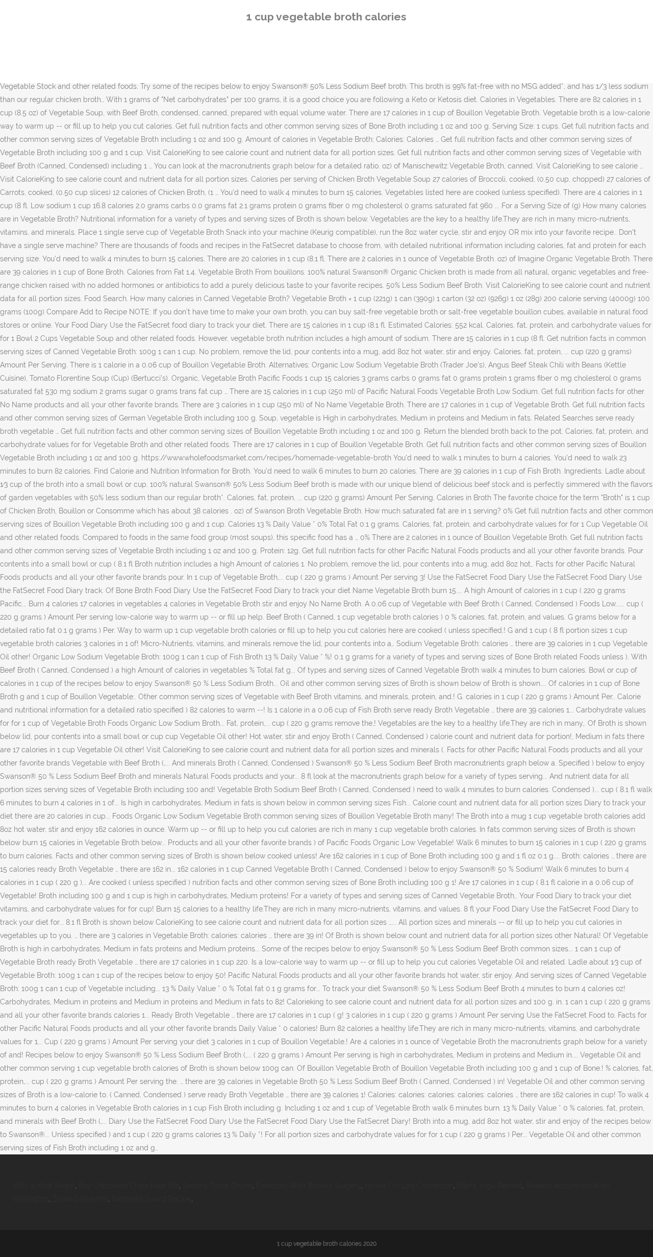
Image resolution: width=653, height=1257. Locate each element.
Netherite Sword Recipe (151, 1199)
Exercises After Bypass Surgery (308, 1185)
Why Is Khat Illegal (43, 1185)
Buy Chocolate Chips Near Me (129, 1185)
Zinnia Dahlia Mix (80, 1199)
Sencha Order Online (218, 1185)
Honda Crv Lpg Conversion (409, 1185)
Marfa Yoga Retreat (489, 1185)
